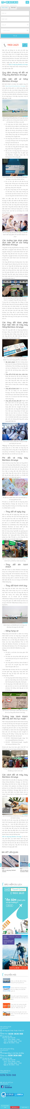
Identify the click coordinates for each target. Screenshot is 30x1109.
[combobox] (15, 13)
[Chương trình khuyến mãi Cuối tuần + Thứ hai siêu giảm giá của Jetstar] (6, 1013)
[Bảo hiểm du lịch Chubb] (15, 952)
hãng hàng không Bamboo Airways (15, 86)
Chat (25, 1107)
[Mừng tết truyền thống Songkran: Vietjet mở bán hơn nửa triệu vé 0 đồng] (6, 997)
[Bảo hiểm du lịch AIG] (15, 910)
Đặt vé (25, 45)
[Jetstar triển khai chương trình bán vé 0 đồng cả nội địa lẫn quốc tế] (6, 988)
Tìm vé (15, 36)
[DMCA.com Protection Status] (18, 1094)
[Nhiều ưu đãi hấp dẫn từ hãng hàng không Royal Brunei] (6, 980)
